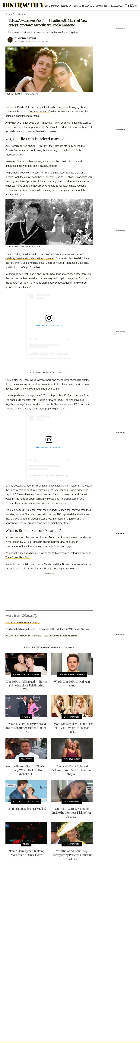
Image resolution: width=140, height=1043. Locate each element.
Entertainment (52, 6)
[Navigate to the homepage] (24, 5)
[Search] (126, 5)
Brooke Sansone (14, 150)
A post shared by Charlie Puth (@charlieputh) (48, 354)
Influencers (88, 6)
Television (66, 6)
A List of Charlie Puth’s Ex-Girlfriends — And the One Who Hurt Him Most (41, 635)
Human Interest (103, 6)
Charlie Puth (23, 107)
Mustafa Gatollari (27, 38)
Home (8, 14)
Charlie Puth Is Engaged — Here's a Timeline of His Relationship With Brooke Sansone (47, 629)
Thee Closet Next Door (17, 557)
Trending (76, 6)
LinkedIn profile (41, 541)
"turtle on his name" (39, 111)
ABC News (11, 145)
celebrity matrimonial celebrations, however (29, 258)
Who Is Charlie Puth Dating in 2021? (22, 622)
